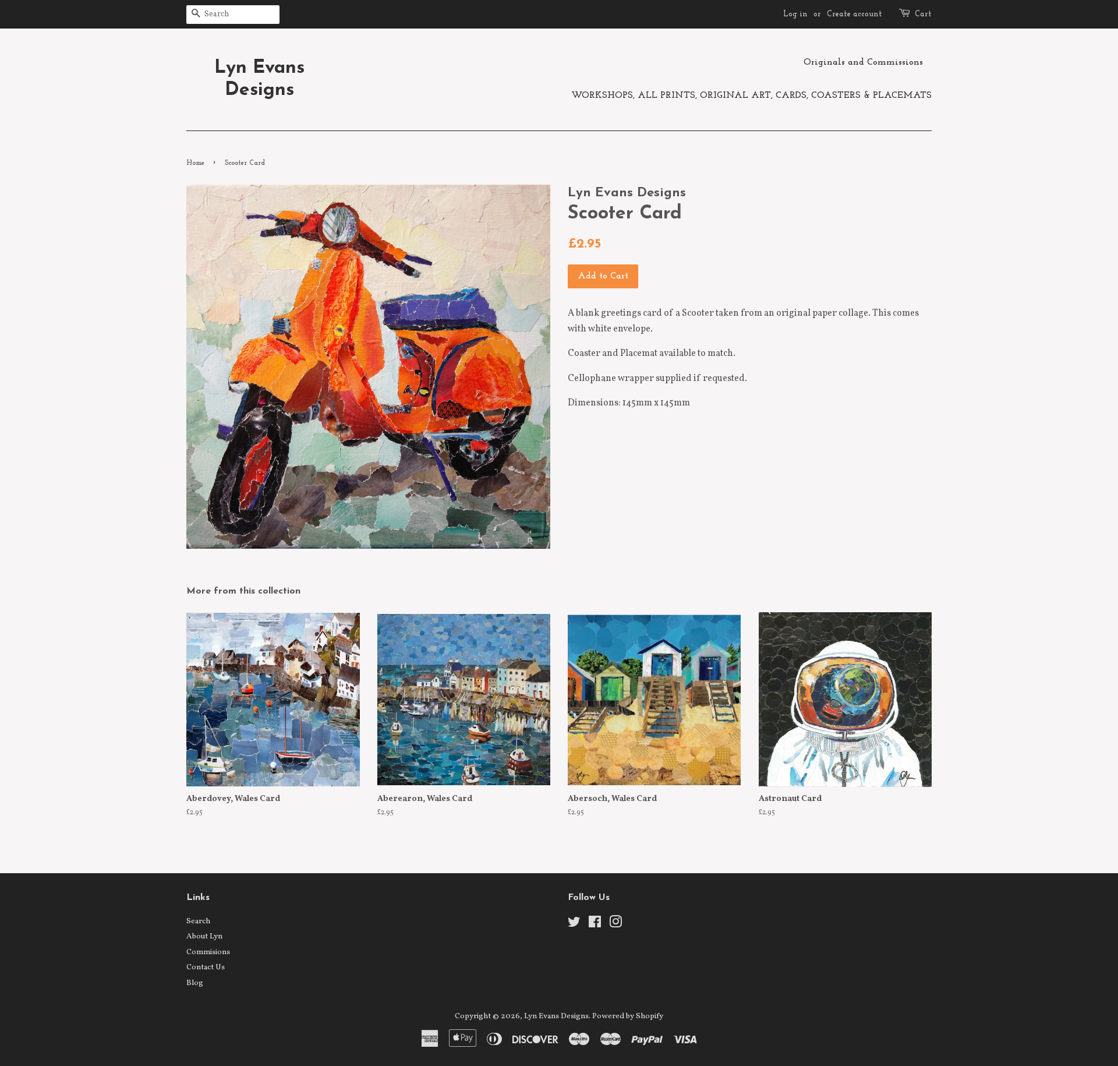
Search (198, 921)
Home (195, 163)
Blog (194, 983)
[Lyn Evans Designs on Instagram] (615, 924)
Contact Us (205, 967)
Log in (795, 14)
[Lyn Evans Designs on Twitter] (574, 924)
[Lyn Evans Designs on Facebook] (595, 924)
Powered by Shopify (627, 1016)
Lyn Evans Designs (259, 79)
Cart (923, 14)
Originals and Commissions (863, 62)
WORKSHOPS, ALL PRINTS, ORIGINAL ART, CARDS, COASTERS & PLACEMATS (751, 95)
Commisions (208, 952)
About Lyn (204, 936)
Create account (854, 14)
